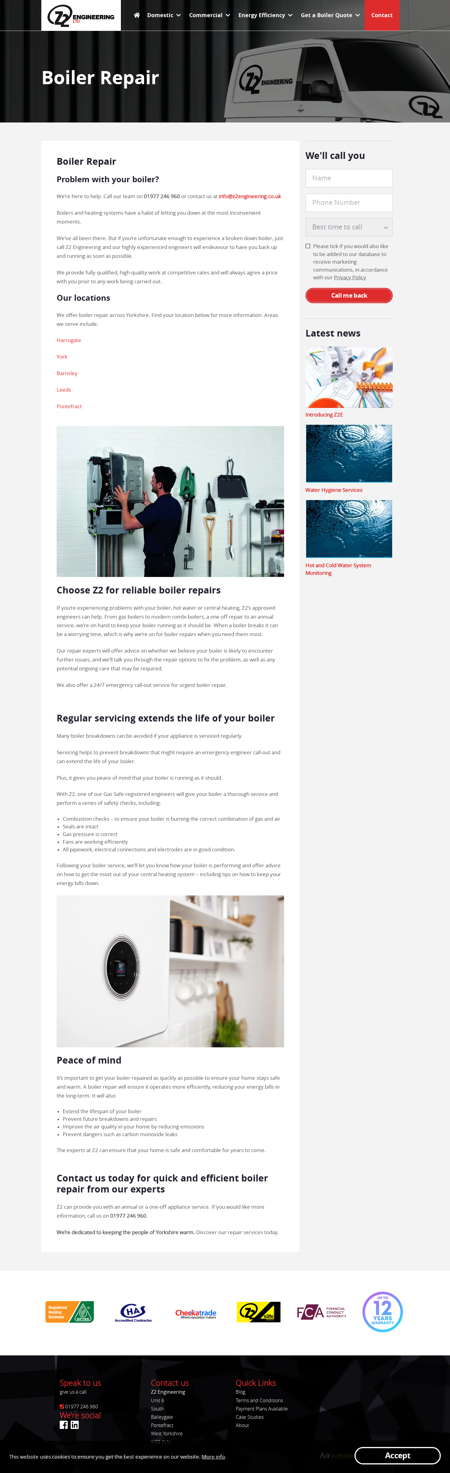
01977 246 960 (162, 196)
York (62, 357)
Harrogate (69, 340)
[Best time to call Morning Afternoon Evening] (349, 227)
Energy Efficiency (261, 15)
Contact (382, 15)
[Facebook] (64, 1425)
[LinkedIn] (75, 1425)
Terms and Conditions (259, 1400)
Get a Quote (326, 15)
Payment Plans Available (262, 1409)
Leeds (64, 390)
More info (213, 1457)
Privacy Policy (350, 277)
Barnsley (67, 373)
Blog (240, 1392)
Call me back (349, 295)
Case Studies (250, 1417)
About (242, 1425)
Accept (397, 1455)
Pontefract (69, 406)
